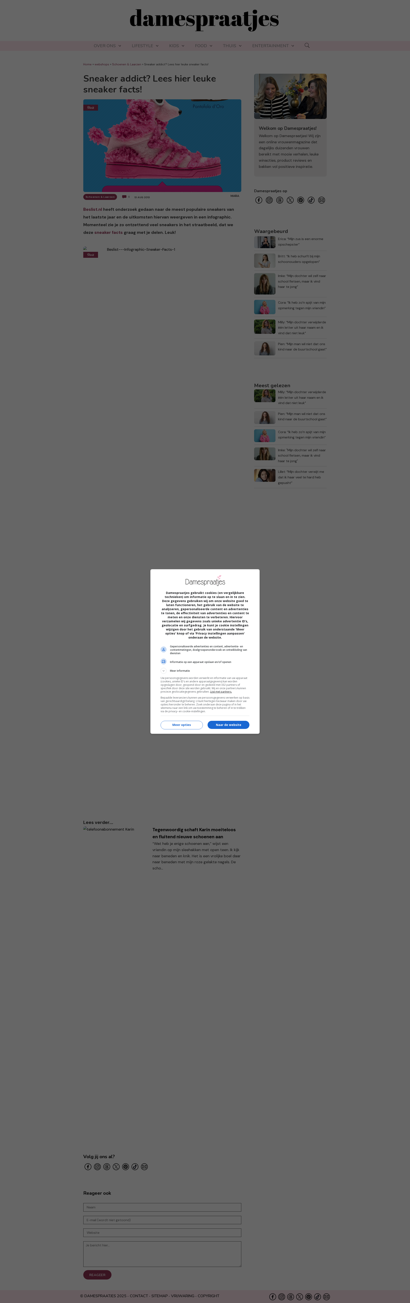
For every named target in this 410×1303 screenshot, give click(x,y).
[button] (205, 671)
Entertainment (270, 46)
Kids (174, 46)
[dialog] (205, 651)
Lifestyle (142, 46)
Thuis (229, 46)
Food (201, 46)
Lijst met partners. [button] (221, 691)
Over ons (105, 46)
